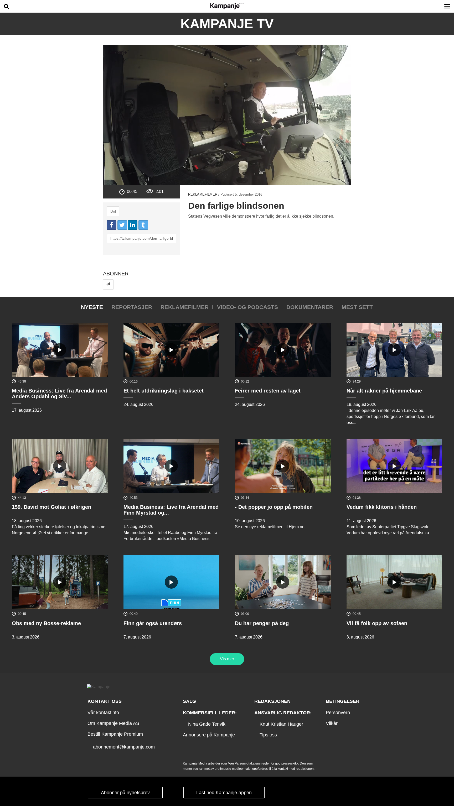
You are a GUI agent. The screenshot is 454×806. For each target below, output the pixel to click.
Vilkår (332, 723)
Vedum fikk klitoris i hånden (382, 507)
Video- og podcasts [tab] (247, 307)
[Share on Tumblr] (143, 225)
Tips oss (268, 734)
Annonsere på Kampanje (209, 734)
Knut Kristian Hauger (281, 724)
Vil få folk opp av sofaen (377, 623)
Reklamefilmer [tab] (185, 307)
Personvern (338, 712)
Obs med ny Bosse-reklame (46, 623)
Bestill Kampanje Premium (115, 734)
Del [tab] (113, 211)
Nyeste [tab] (92, 307)
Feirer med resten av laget (268, 391)
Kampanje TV (227, 23)
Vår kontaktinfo (103, 712)
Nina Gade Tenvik (206, 724)
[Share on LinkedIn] (132, 225)
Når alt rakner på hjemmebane (384, 391)
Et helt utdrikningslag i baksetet (163, 391)
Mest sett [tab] (357, 307)
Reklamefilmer (202, 194)
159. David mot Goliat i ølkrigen (51, 507)
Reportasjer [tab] (131, 307)
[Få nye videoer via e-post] (108, 284)
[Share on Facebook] (111, 225)
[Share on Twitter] (122, 225)
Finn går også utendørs (152, 623)
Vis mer (227, 659)
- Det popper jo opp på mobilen (274, 507)
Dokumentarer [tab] (309, 307)
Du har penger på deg (262, 623)
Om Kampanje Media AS (113, 723)
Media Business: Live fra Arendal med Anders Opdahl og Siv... (59, 393)
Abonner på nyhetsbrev (125, 792)
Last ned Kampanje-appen (224, 792)
